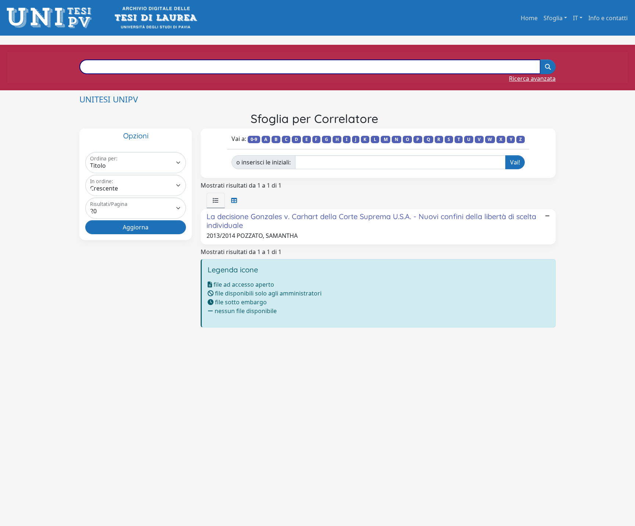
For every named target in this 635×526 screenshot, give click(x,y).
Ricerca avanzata (532, 79)
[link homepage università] (155, 17)
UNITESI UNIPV (108, 99)
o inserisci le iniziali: (263, 162)
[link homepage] (51, 17)
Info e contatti (608, 18)
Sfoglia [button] (553, 18)
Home (529, 18)
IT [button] (575, 18)
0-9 (254, 139)
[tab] (216, 200)
